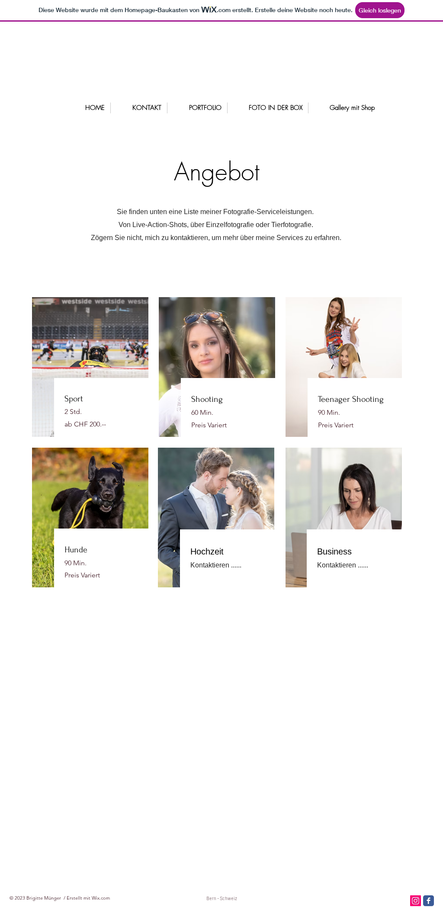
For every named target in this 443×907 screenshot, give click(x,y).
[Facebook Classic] (428, 900)
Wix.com (101, 898)
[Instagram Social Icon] (415, 900)
